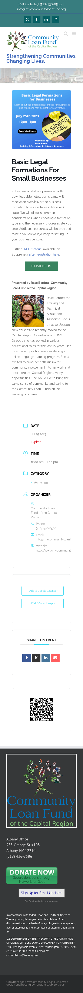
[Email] (55, 658)
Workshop (41, 482)
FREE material (32, 249)
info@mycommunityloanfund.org (41, 9)
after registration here (44, 254)
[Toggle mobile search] (66, 33)
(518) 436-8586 (46, 528)
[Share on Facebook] (26, 658)
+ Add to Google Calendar (42, 590)
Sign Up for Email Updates (41, 893)
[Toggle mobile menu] (74, 33)
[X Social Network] (36, 658)
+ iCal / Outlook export (43, 603)
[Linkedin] (46, 658)
